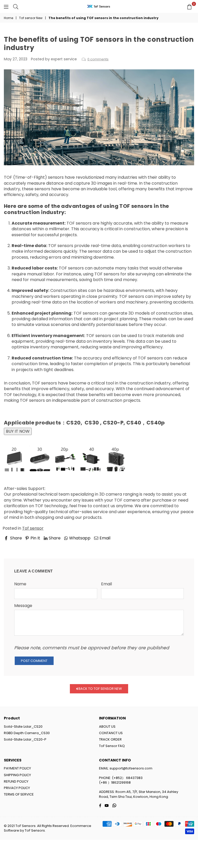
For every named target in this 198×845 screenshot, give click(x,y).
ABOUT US (107, 726)
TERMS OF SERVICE (19, 794)
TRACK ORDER (110, 739)
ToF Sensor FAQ (112, 745)
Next (185, 545)
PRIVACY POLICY (17, 787)
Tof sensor (33, 528)
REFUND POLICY (16, 781)
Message (23, 606)
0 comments (98, 59)
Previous (17, 545)
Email (106, 584)
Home (8, 18)
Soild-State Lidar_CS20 (23, 726)
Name (20, 584)
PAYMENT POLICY (17, 768)
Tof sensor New (31, 18)
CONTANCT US (111, 733)
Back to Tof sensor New (100, 688)
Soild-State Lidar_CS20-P (25, 739)
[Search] (16, 6)
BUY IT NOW (18, 431)
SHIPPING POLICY (17, 775)
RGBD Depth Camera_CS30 (27, 733)
